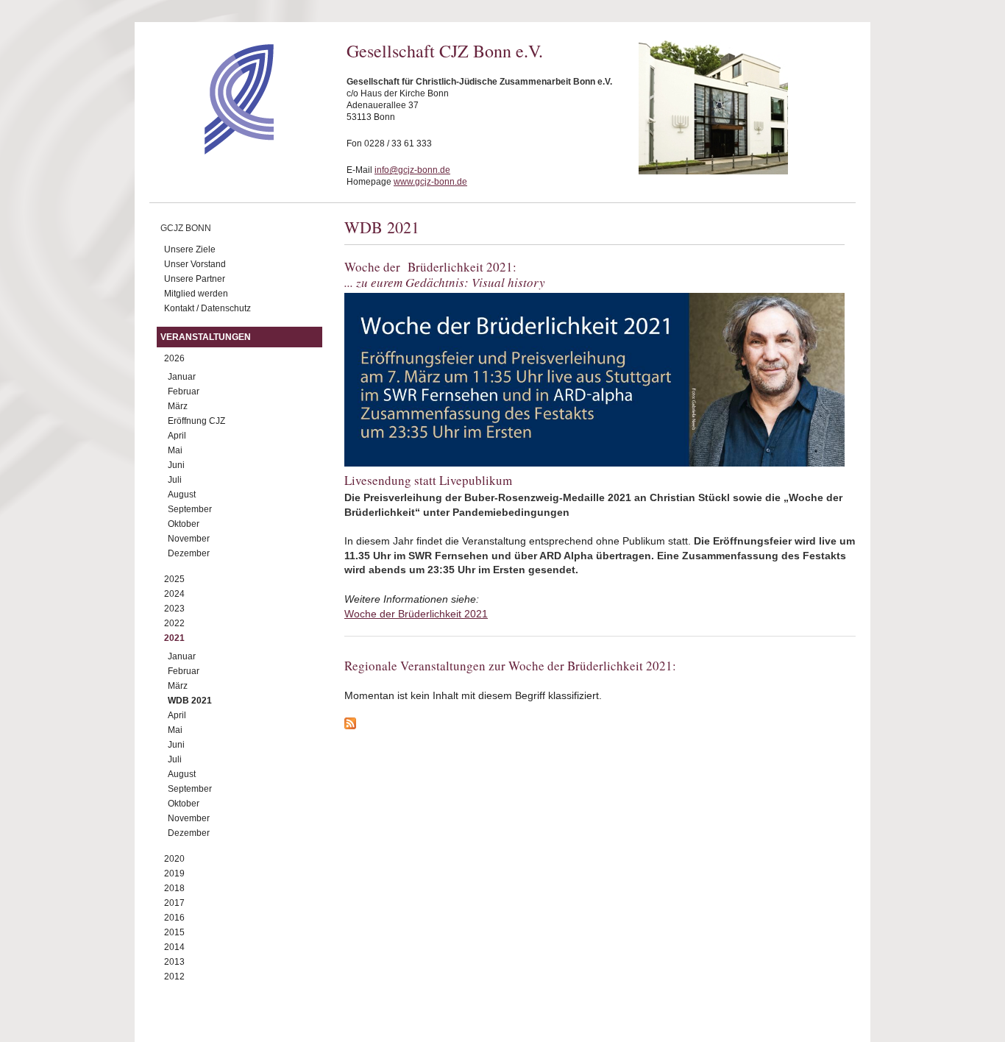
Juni (176, 465)
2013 (174, 962)
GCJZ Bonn (185, 228)
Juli (175, 480)
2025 (174, 579)
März (178, 406)
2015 (174, 932)
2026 (174, 358)
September (190, 509)
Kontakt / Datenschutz (207, 308)
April (177, 435)
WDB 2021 (190, 700)
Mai (175, 450)
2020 (174, 859)
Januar (182, 377)
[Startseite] (213, 151)
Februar (183, 391)
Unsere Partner (194, 279)
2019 (174, 873)
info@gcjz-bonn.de (412, 170)
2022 (174, 623)
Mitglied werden (196, 293)
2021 (174, 638)
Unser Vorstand (195, 264)
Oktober (183, 524)
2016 (174, 917)
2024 (174, 594)
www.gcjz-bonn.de (430, 182)
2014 (174, 947)
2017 (174, 903)
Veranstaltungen (205, 337)
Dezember (189, 553)
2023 (174, 608)
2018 (174, 888)
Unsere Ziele (190, 249)
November (189, 539)
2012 (174, 976)
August (182, 494)
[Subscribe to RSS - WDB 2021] (600, 725)
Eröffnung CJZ (196, 421)
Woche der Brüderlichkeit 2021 (416, 614)
